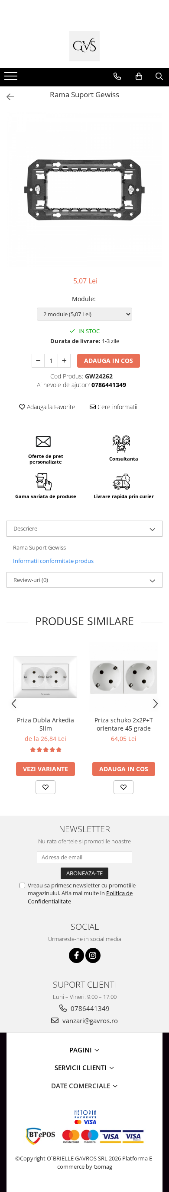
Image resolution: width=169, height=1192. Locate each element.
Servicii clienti (81, 1067)
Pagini (81, 1050)
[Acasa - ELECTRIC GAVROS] (84, 46)
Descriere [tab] (25, 528)
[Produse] (12, 78)
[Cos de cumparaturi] (139, 76)
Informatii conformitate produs (53, 561)
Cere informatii (116, 407)
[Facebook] (76, 955)
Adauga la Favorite (50, 407)
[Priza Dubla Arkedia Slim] (45, 677)
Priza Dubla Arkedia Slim (45, 724)
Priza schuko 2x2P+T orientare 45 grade (123, 724)
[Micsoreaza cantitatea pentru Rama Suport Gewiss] (38, 361)
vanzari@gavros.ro (89, 1020)
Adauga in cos (108, 360)
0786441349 (89, 1008)
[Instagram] (93, 955)
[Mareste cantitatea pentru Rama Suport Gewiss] (64, 361)
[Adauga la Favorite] (45, 787)
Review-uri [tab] (30, 580)
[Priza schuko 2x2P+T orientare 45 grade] (123, 677)
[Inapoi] (6, 97)
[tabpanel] (84, 189)
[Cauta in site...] (159, 76)
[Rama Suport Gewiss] (84, 189)
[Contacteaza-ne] (117, 76)
